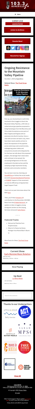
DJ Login (17, 393)
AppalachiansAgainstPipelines (20, 178)
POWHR (8, 180)
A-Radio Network (19, 202)
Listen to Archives (17, 30)
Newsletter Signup (17, 56)
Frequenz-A (19, 198)
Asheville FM (17, 5)
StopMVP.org (8, 175)
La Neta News (17, 278)
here (9, 193)
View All (17, 376)
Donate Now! (17, 41)
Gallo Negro (21, 210)
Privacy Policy (23, 390)
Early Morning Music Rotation (17, 254)
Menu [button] (18, 14)
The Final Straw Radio (15, 84)
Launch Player (17, 23)
